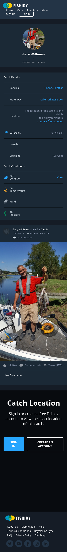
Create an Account (45, 444)
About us (12, 526)
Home (9, 10)
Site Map (40, 535)
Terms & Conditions (19, 531)
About (45, 10)
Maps (20, 10)
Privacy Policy (23, 535)
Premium (32, 10)
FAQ (9, 535)
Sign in (13, 444)
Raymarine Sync (43, 531)
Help (41, 526)
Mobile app (28, 526)
